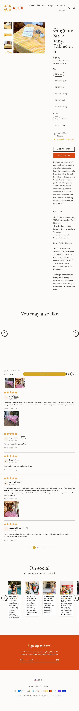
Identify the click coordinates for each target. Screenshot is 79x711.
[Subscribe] (57, 660)
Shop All (39, 686)
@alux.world (49, 573)
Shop (50, 5)
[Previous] (4, 333)
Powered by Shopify (56, 696)
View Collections (37, 5)
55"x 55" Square (61, 81)
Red (64, 125)
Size (55, 69)
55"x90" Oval (60, 100)
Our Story (60, 5)
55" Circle (58, 74)
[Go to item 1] (9, 383)
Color (55, 113)
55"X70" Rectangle (61, 94)
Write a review (45, 374)
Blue (56, 119)
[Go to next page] (48, 547)
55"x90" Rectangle (61, 107)
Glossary (47, 686)
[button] (11, 418)
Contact (61, 10)
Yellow (64, 119)
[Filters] (68, 374)
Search (31, 686)
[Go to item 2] (20, 383)
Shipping (66, 61)
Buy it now (64, 155)
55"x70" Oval (60, 87)
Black (57, 125)
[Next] (75, 333)
